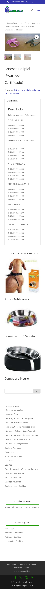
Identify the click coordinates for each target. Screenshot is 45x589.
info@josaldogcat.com (22, 585)
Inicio (6, 23)
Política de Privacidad (13, 532)
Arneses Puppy (12, 414)
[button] (36, 37)
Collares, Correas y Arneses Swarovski (22, 435)
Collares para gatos (14, 410)
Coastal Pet (9, 452)
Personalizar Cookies (13, 541)
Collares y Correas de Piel (17, 422)
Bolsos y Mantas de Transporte (19, 418)
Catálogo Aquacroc (12, 482)
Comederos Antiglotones (17, 443)
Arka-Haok (9, 460)
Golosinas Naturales (13, 456)
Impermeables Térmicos (14, 473)
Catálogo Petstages (12, 448)
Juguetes (8, 465)
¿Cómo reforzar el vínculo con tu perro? (21, 507)
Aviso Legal (9, 528)
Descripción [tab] (12, 101)
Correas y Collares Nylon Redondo (21, 431)
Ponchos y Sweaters (13, 477)
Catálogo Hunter (16, 23)
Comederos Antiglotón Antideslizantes (21, 469)
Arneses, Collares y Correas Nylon (21, 427)
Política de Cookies (12, 537)
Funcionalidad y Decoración (18, 439)
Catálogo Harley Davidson (15, 486)
